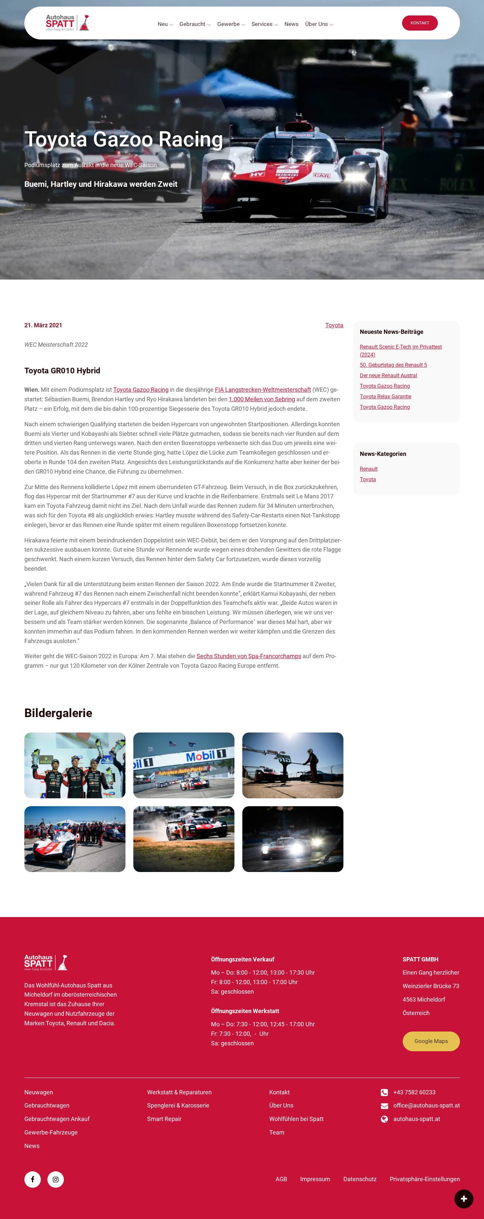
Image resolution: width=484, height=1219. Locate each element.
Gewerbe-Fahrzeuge (51, 1132)
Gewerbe (228, 24)
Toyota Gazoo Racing (141, 389)
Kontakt (279, 1092)
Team (276, 1132)
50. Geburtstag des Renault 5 (393, 365)
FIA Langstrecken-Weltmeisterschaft (263, 389)
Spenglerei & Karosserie (178, 1105)
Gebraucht (192, 24)
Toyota (334, 325)
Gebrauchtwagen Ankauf (57, 1118)
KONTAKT (420, 22)
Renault (369, 469)
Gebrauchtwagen (46, 1105)
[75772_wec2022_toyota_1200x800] (183, 765)
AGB (281, 1179)
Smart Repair (164, 1118)
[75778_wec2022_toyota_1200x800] (292, 839)
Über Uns (316, 24)
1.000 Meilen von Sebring (262, 399)
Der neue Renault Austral (388, 375)
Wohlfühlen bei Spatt (296, 1118)
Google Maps (431, 1041)
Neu (163, 24)
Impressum (315, 1179)
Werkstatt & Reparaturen (179, 1092)
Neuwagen (38, 1092)
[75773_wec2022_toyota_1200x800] (292, 765)
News (291, 24)
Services (262, 24)
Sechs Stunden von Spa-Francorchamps (249, 656)
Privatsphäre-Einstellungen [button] (425, 1179)
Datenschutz (360, 1179)
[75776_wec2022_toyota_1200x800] (183, 839)
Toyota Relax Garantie (385, 396)
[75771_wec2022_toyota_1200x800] (74, 765)
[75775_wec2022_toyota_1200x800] (74, 839)
